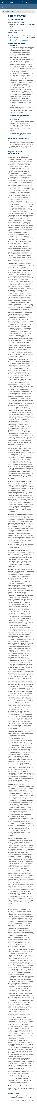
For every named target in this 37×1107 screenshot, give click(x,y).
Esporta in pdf (25, 40)
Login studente (25, 1)
